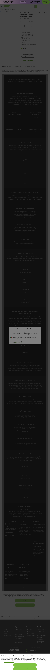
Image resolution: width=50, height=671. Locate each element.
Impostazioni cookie (25, 665)
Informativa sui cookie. (9, 662)
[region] (25, 662)
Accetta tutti (25, 669)
